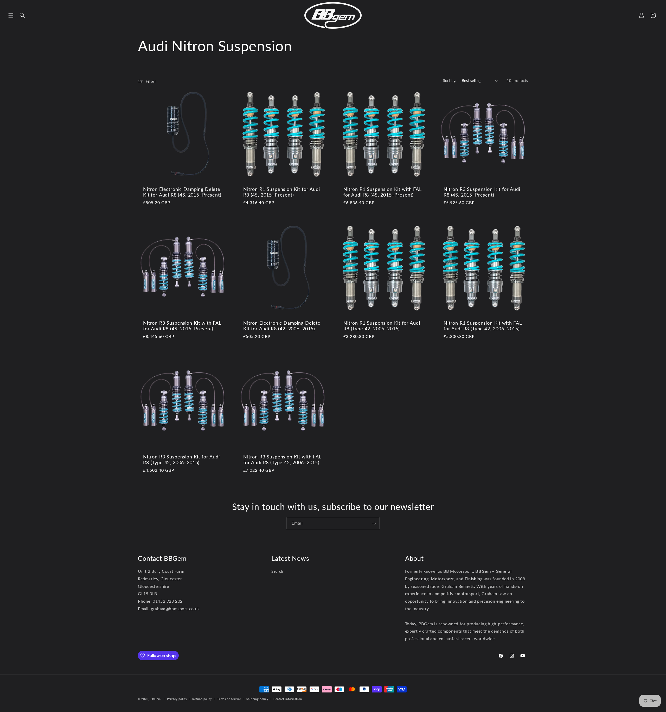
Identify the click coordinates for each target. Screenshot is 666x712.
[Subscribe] (374, 523)
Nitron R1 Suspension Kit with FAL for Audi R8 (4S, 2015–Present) (382, 192)
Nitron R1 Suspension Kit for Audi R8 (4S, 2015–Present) (281, 192)
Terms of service (229, 699)
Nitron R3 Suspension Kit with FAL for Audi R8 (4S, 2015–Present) (182, 325)
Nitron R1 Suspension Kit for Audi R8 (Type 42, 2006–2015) (381, 325)
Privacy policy (177, 699)
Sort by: (450, 80)
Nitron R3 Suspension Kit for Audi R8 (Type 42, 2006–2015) (181, 459)
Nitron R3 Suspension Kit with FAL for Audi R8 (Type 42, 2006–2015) (282, 459)
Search (277, 571)
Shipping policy (257, 699)
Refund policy (202, 699)
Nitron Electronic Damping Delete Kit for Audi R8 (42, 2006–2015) (282, 325)
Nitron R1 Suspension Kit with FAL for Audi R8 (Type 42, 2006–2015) (483, 325)
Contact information (287, 699)
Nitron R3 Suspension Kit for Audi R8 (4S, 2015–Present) (482, 192)
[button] (11, 15)
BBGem (155, 699)
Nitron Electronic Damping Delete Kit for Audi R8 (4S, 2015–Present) (182, 192)
